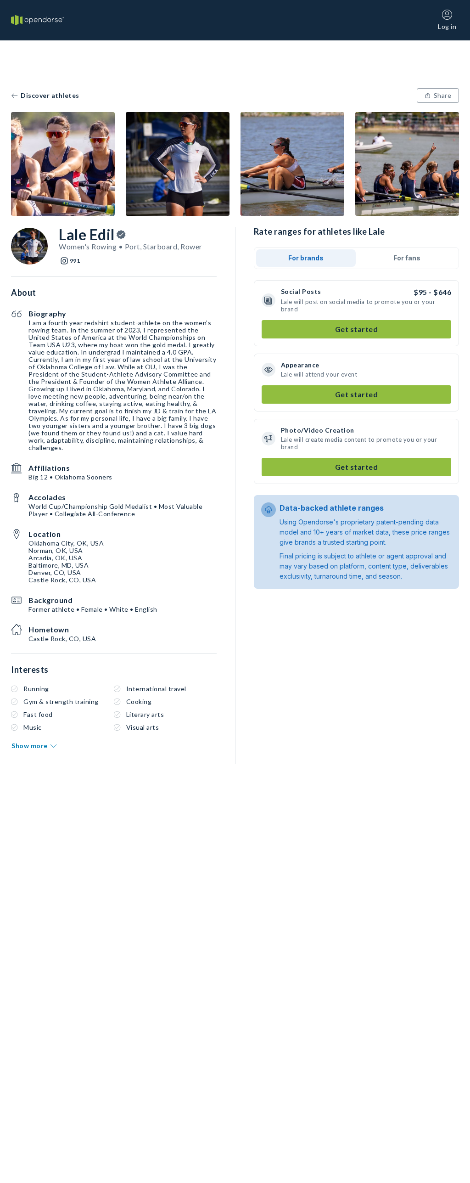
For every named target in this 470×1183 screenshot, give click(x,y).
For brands (306, 258)
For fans (406, 258)
